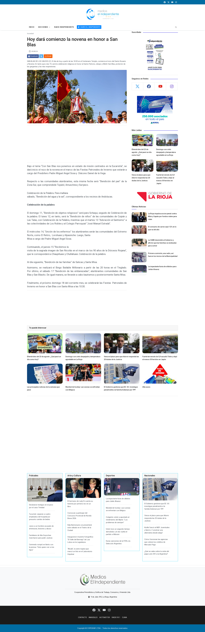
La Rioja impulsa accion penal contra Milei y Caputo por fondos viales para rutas (162, 216)
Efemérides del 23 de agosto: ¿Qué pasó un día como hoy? (141, 152)
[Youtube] (104, 610)
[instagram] (176, 2)
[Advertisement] (77, 143)
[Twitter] (99, 610)
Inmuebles (93, 617)
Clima (124, 617)
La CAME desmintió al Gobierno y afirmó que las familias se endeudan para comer (162, 243)
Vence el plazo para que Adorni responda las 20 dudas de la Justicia (141, 178)
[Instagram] (109, 610)
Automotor (104, 617)
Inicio (31, 27)
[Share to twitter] (41, 56)
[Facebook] (94, 610)
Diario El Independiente (90, 27)
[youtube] (172, 2)
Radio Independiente (64, 27)
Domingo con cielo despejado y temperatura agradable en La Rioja (166, 152)
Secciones (43, 27)
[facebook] (165, 2)
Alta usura (146, 387)
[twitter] (168, 2)
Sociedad (30, 33)
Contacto (82, 617)
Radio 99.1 (116, 617)
